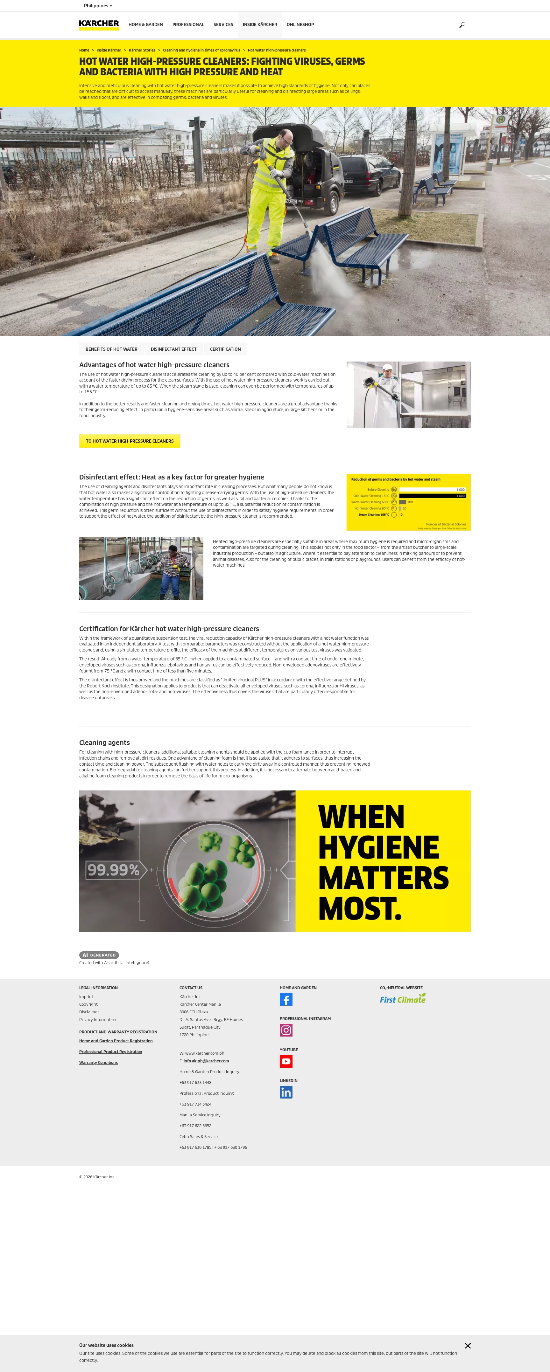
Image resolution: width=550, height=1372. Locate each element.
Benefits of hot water (112, 349)
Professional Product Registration (110, 1051)
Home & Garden (146, 24)
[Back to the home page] (101, 25)
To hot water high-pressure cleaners (130, 441)
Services (223, 24)
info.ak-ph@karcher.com (206, 1060)
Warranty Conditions (98, 1062)
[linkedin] (286, 1092)
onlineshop (300, 24)
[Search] (462, 25)
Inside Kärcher (260, 24)
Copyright (88, 1004)
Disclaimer (89, 1012)
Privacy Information (97, 1019)
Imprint (86, 996)
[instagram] (286, 1030)
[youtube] (286, 1061)
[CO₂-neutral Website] (403, 1002)
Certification (225, 349)
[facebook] (286, 999)
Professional (188, 24)
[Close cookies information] (468, 1345)
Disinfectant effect (174, 349)
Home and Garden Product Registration (116, 1040)
